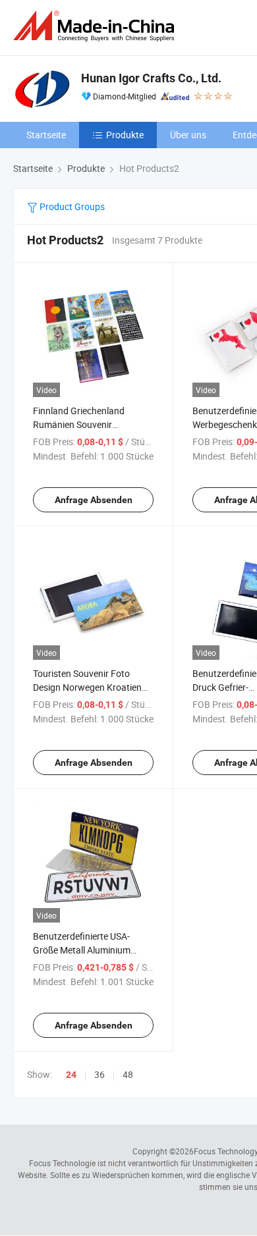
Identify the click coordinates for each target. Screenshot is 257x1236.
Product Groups (71, 206)
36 (99, 1074)
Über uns (188, 134)
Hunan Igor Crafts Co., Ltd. (151, 78)
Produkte (125, 134)
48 (128, 1074)
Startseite (46, 134)
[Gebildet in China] (96, 26)
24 (71, 1074)
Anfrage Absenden (93, 500)
